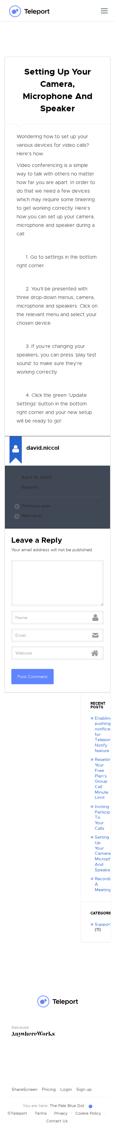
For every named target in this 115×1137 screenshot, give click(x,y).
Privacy (61, 1113)
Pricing (49, 1089)
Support (30, 487)
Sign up (84, 1089)
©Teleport (17, 1113)
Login (66, 1089)
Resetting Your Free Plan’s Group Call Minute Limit (104, 778)
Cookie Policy (88, 1113)
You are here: (53, 1105)
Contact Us (56, 1121)
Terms (41, 1113)
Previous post (36, 505)
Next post (31, 515)
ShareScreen (24, 1089)
